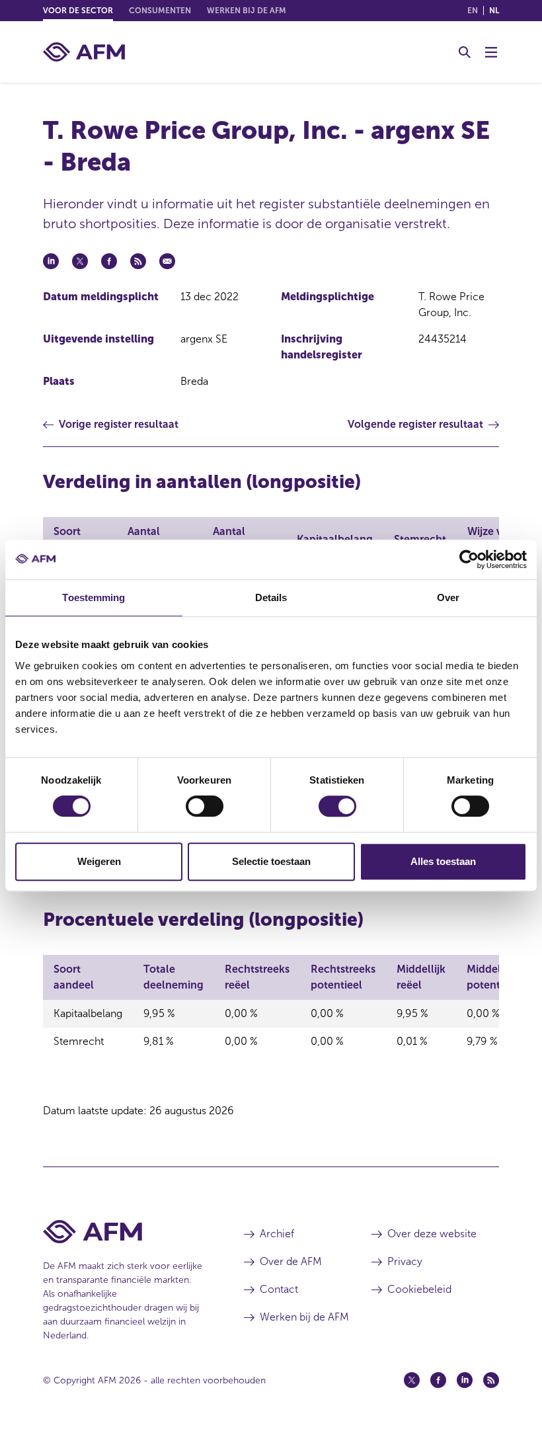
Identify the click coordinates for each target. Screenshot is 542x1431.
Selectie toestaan (271, 861)
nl (494, 10)
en (472, 10)
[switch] (204, 806)
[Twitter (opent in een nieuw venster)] (412, 1380)
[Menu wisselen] (491, 52)
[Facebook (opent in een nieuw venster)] (438, 1380)
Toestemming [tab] (93, 597)
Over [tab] (448, 597)
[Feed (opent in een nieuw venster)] (491, 1380)
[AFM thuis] (84, 51)
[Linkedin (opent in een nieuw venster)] (465, 1380)
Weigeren (99, 861)
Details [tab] (271, 597)
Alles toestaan (443, 861)
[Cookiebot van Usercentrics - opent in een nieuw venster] (469, 559)
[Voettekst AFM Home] (123, 1231)
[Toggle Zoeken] (465, 52)
